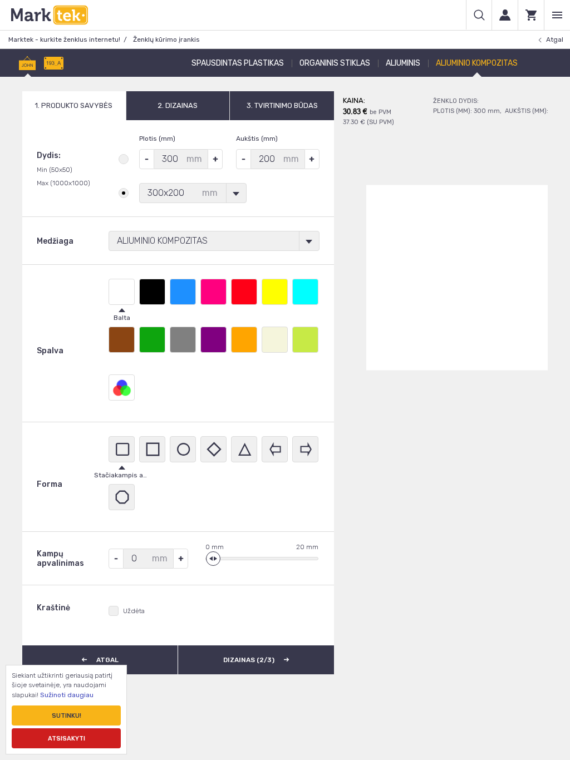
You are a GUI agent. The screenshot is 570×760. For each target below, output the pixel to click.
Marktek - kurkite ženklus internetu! (64, 39)
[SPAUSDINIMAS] (27, 63)
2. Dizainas (178, 105)
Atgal (554, 39)
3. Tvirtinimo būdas (282, 105)
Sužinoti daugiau (67, 695)
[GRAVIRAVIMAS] (53, 63)
